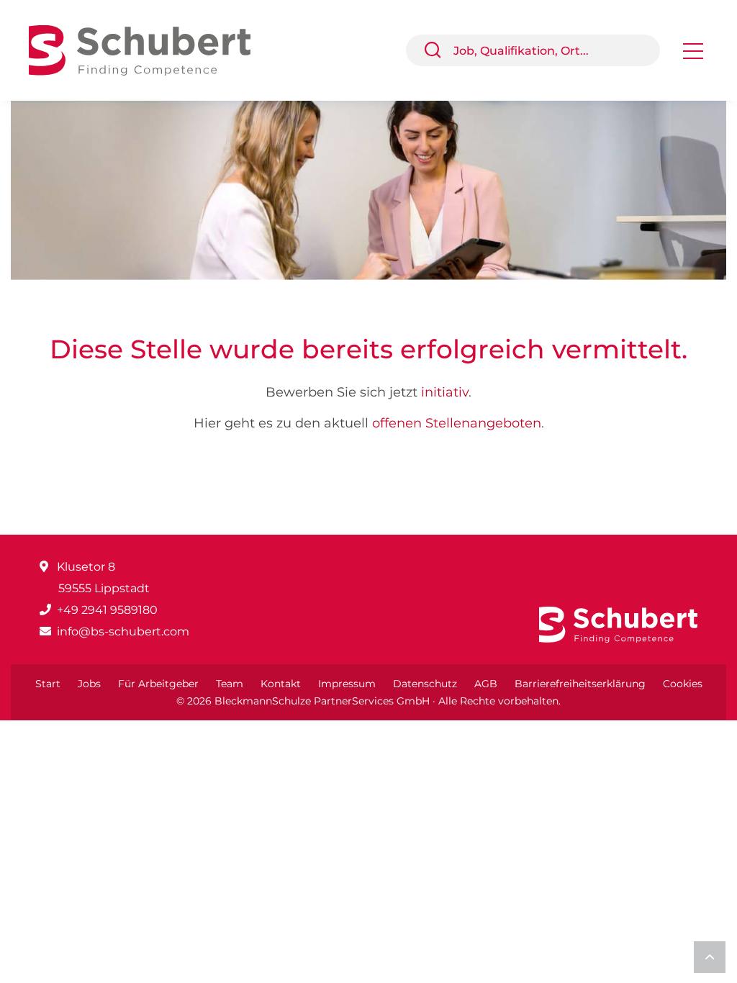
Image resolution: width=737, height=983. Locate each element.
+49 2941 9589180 (107, 610)
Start (47, 683)
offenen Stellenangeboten (456, 423)
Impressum (347, 683)
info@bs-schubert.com (123, 631)
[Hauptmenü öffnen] (693, 56)
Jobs (89, 683)
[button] (438, 50)
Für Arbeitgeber (158, 683)
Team (229, 683)
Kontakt (281, 683)
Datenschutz (425, 683)
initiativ (445, 392)
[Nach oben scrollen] (709, 957)
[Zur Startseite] (150, 49)
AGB (485, 683)
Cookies (682, 683)
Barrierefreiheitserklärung (580, 683)
